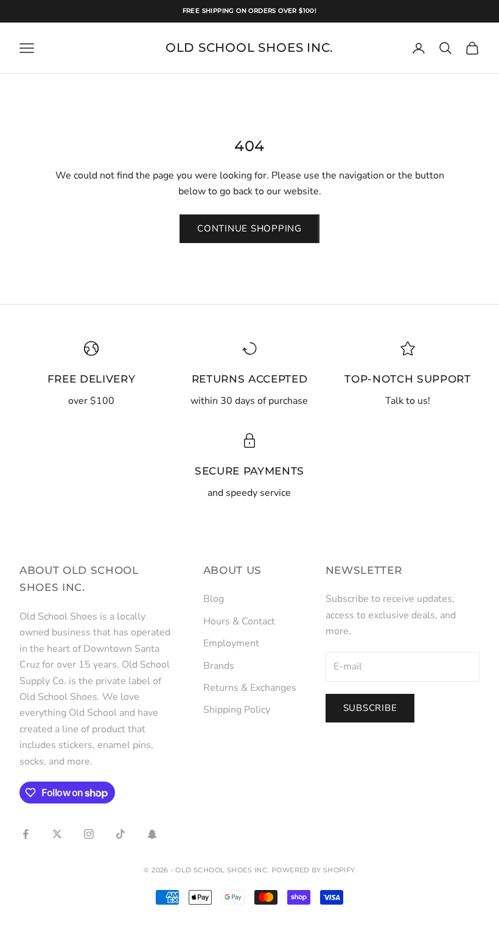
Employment (231, 643)
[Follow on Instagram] (89, 834)
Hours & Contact (239, 621)
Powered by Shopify (313, 870)
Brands (218, 666)
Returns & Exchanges (249, 687)
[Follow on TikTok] (120, 834)
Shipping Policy (236, 709)
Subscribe (370, 708)
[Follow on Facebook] (25, 834)
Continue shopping (249, 228)
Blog (213, 599)
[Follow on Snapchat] (152, 834)
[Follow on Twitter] (57, 834)
